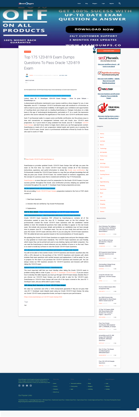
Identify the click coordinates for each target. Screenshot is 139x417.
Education (27, 51)
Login (103, 3)
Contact (55, 386)
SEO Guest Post (47, 400)
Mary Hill (101, 365)
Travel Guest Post (23, 400)
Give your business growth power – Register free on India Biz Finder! (109, 96)
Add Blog (90, 389)
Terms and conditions (76, 383)
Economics (103, 207)
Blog (86, 3)
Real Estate (103, 189)
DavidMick (101, 268)
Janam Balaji (102, 258)
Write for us (56, 392)
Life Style (102, 141)
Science (102, 211)
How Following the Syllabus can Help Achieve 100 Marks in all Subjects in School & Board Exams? (107, 229)
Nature (102, 144)
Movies (102, 159)
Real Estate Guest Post (58, 400)
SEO (101, 178)
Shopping (102, 204)
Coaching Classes (104, 174)
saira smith (102, 291)
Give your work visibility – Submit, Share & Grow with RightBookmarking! (109, 81)
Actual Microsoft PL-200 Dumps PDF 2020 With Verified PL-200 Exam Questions (106, 338)
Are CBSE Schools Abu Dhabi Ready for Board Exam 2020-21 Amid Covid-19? (107, 299)
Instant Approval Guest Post (95, 400)
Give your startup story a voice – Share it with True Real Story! (109, 117)
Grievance (55, 389)
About (54, 383)
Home (79, 3)
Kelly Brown (102, 234)
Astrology (102, 163)
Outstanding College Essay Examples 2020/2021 (107, 265)
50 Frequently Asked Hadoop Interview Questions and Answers (107, 253)
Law (101, 196)
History (102, 133)
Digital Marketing (104, 182)
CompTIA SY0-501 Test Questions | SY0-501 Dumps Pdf (107, 276)
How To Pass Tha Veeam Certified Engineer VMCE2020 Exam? (106, 350)
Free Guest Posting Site (110, 400)
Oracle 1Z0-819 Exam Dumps (46, 191)
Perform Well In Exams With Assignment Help (107, 287)
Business (102, 170)
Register (112, 3)
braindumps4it (102, 355)
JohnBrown (102, 246)
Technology (103, 148)
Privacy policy (74, 386)
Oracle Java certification (76, 170)
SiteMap (108, 389)
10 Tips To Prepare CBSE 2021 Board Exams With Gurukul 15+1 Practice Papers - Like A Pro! (106, 312)
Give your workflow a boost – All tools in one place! (108, 65)
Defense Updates (104, 167)
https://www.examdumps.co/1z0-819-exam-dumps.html (43, 297)
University (102, 200)
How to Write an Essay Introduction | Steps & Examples (106, 241)
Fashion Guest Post (71, 400)
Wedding (102, 185)
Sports (102, 137)
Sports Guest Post (82, 400)
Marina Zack (102, 329)
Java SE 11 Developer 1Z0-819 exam (63, 272)
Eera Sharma (102, 317)
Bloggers (95, 3)
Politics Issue (103, 156)
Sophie (31, 75)
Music (101, 193)
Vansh (100, 303)
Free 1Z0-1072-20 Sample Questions (106, 362)
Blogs (89, 383)
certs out (101, 343)
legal (72, 389)
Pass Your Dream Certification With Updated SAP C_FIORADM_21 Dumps (107, 324)
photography (103, 152)
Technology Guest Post (35, 400)
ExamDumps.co (29, 180)
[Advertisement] (56, 145)
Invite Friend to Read (108, 50)
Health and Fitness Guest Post (36, 401)
